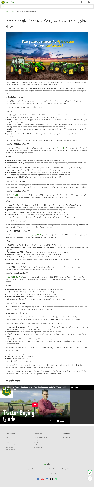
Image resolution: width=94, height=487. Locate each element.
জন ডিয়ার (59, 148)
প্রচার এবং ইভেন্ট (10, 447)
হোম (7, 11)
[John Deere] (10, 2)
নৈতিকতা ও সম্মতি (38, 447)
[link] (89, 2)
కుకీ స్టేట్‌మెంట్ (45, 469)
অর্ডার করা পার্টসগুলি (10, 450)
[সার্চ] (91, 6)
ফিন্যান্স (7, 442)
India (48, 464)
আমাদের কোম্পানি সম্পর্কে (40, 437)
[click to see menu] (92, 2)
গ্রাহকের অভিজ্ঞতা (10, 445)
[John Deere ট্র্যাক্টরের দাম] (85, 2)
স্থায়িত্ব (36, 440)
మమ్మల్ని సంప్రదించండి (64, 469)
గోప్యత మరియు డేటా (35, 469)
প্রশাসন (36, 445)
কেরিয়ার (36, 442)
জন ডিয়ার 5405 (15, 195)
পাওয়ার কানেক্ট (66, 437)
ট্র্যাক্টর (7, 437)
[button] (38, 479)
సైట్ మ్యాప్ (27, 469)
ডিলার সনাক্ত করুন (10, 440)
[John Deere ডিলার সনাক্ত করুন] (81, 2)
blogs (12, 12)
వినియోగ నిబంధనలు (53, 469)
